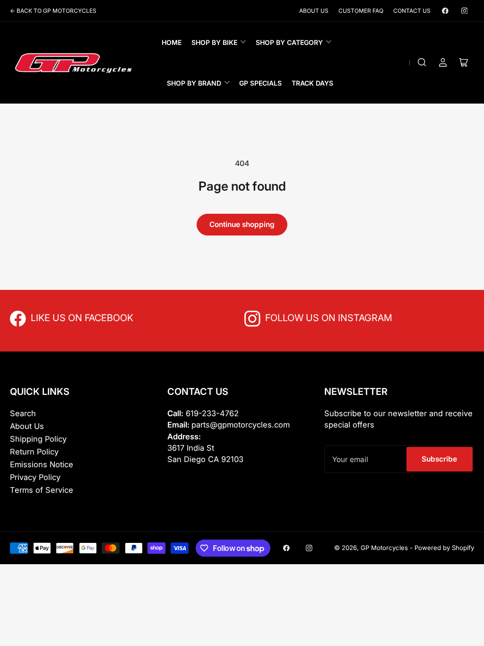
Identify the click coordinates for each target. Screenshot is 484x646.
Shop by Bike (214, 42)
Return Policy (34, 451)
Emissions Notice (41, 464)
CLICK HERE (51, 317)
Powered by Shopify (444, 547)
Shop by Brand (194, 83)
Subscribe (439, 458)
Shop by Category (289, 42)
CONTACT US (412, 10)
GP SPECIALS (260, 83)
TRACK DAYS (312, 83)
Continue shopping (242, 224)
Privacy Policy (35, 477)
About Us (27, 426)
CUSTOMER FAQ (360, 10)
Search (23, 413)
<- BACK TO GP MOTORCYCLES (53, 10)
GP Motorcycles (384, 547)
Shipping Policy (38, 439)
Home (172, 42)
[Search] (422, 62)
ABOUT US (313, 10)
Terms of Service (41, 490)
